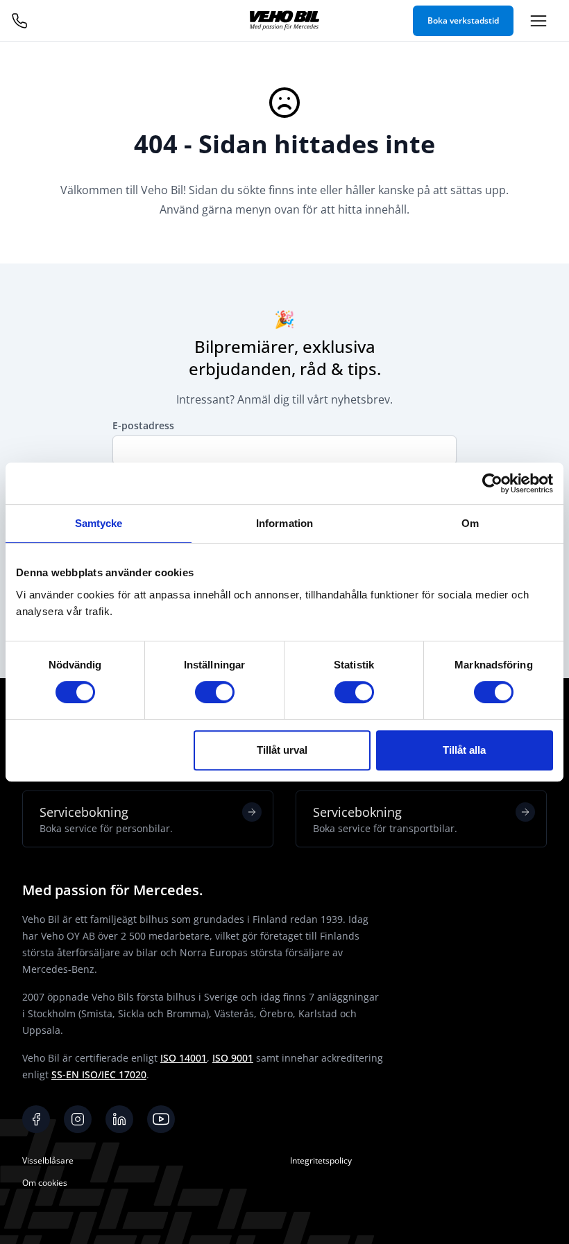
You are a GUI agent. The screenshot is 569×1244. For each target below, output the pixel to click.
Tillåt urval (282, 750)
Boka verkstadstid (463, 20)
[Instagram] (78, 1119)
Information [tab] (284, 523)
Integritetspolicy (321, 1160)
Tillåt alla (464, 750)
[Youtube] (161, 1119)
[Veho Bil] (284, 20)
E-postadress (143, 425)
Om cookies (44, 1183)
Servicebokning (106, 819)
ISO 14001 (183, 1057)
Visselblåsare (48, 1160)
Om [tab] (470, 523)
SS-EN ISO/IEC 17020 (98, 1074)
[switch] (215, 692)
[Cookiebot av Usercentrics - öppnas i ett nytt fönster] (492, 483)
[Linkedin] (119, 1119)
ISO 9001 (232, 1057)
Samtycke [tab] (99, 523)
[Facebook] (36, 1119)
